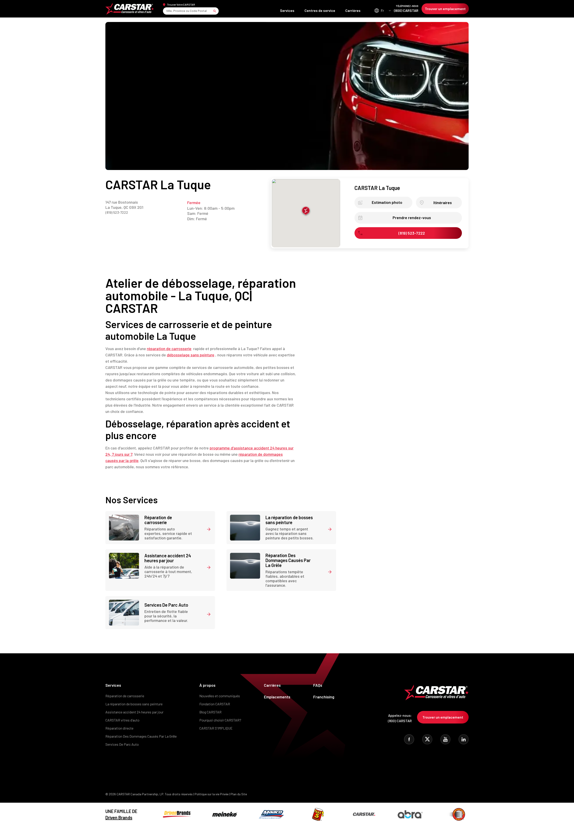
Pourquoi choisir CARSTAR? (220, 720)
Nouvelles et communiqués (219, 696)
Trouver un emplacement (445, 9)
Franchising (323, 696)
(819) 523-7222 (116, 212)
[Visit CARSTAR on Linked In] (464, 739)
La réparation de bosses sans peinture (134, 704)
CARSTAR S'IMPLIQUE (216, 728)
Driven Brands (118, 817)
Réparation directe (119, 728)
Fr (382, 10)
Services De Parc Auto (122, 744)
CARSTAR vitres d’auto (122, 720)
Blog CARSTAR (210, 712)
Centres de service (319, 10)
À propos (207, 685)
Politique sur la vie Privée (211, 794)
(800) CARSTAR (406, 8)
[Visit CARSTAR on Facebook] (409, 739)
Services (287, 10)
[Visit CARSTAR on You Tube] (445, 739)
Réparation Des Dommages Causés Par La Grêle (141, 736)
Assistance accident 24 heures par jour (134, 712)
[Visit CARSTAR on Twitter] (427, 739)
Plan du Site (238, 794)
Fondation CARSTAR (214, 704)
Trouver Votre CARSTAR (181, 4)
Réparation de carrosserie (124, 696)
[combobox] (166, 11)
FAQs (317, 685)
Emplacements (277, 696)
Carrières (353, 10)
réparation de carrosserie (169, 348)
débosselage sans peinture (190, 354)
